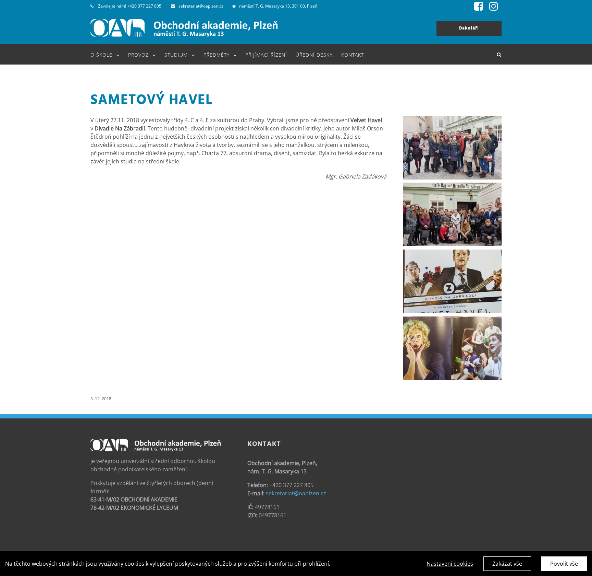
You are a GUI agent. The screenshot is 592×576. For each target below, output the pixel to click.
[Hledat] (499, 54)
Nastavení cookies (450, 563)
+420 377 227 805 (144, 6)
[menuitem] (109, 54)
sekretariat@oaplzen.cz (200, 6)
